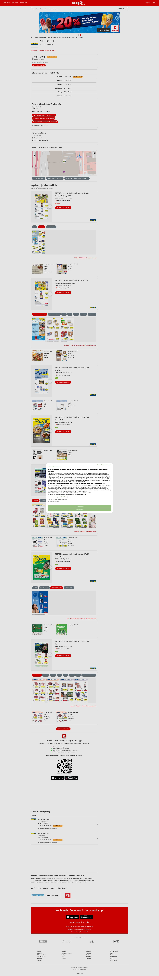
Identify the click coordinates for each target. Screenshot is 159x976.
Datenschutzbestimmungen (104, 464)
